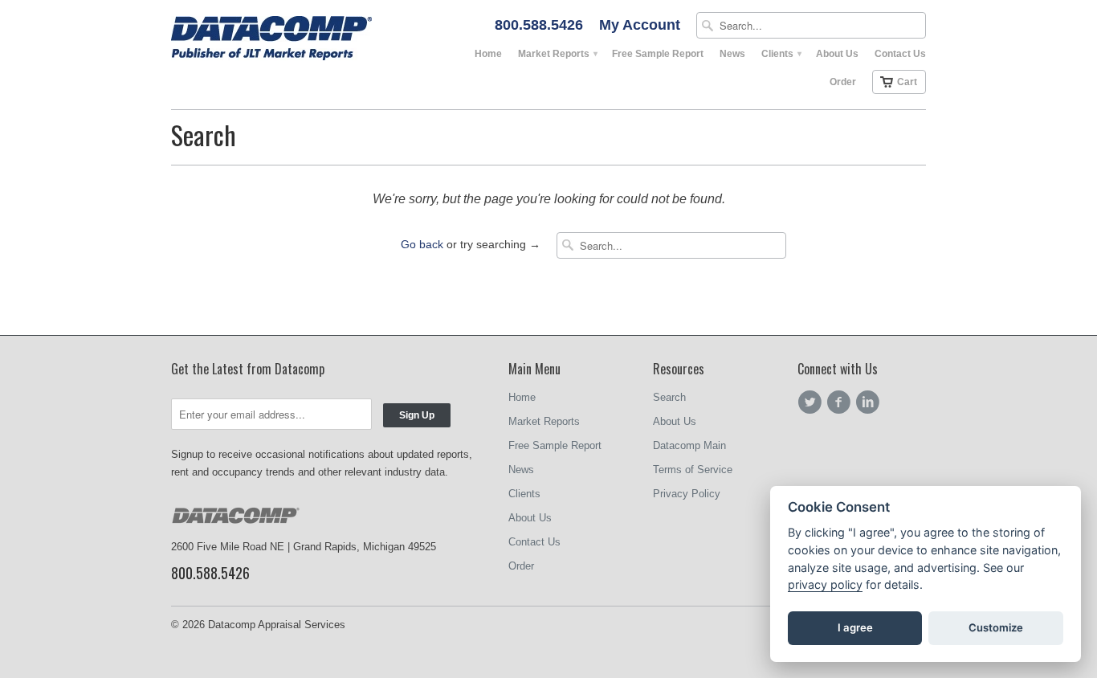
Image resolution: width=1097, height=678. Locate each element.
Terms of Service (692, 470)
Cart (907, 82)
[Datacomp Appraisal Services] (291, 39)
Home (488, 53)
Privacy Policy (686, 494)
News (732, 53)
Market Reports (557, 53)
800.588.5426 (539, 25)
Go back (422, 244)
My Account (639, 25)
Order (843, 82)
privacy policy (825, 584)
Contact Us (900, 53)
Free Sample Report (657, 53)
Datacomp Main (689, 445)
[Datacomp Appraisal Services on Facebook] (840, 402)
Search (669, 397)
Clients (780, 53)
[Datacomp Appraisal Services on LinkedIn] (869, 402)
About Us (837, 53)
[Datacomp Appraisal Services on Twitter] (811, 402)
